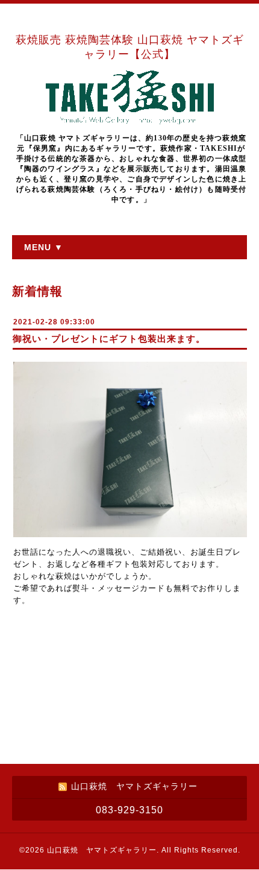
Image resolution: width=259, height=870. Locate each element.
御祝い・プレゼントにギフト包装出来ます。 (109, 338)
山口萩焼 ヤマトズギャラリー (102, 850)
